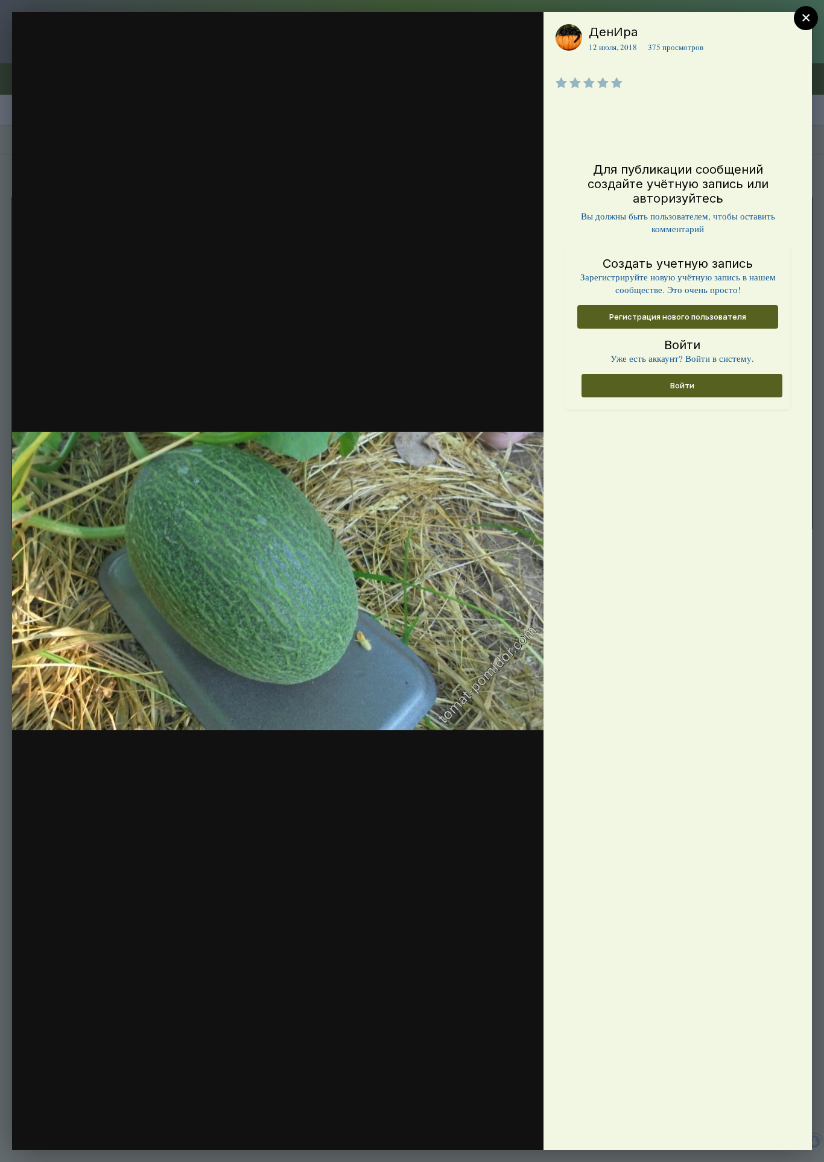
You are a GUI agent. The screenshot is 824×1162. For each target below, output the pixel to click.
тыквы (86, 56)
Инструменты (491, 1128)
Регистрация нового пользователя (677, 316)
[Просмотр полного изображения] (522, 34)
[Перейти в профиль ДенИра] (569, 37)
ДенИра (613, 32)
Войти (682, 385)
